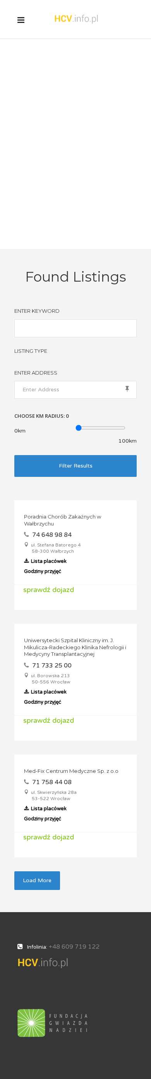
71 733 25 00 (52, 665)
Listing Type (30, 351)
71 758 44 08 (52, 782)
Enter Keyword (37, 311)
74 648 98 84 (52, 535)
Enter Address (35, 373)
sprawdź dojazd (48, 589)
